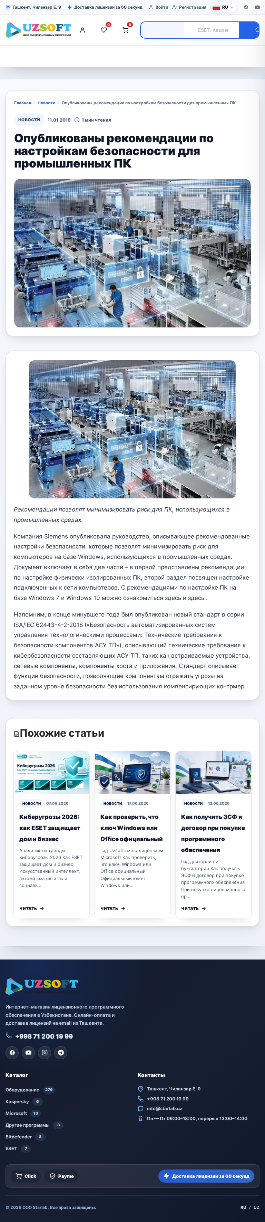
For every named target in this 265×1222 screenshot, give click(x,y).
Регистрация (192, 7)
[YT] (257, 7)
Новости (46, 102)
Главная (22, 102)
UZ (256, 1207)
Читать (28, 908)
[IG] (44, 1052)
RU (243, 1207)
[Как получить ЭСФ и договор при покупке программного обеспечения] (213, 772)
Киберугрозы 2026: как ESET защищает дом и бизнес (49, 827)
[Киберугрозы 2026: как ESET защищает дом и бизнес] (51, 772)
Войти (162, 7)
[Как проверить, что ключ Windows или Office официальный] (132, 772)
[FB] (246, 7)
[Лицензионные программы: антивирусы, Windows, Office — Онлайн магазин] (37, 30)
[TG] (60, 1052)
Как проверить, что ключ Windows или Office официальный (131, 827)
